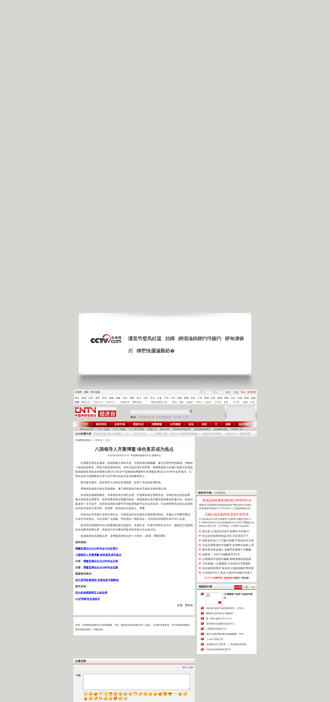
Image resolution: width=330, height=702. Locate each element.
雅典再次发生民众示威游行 (219, 613)
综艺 (104, 398)
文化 (145, 398)
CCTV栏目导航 (136, 429)
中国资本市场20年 (182, 429)
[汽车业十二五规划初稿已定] (236, 508)
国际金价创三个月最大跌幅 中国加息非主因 (228, 540)
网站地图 (95, 392)
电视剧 (189, 402)
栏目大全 (98, 402)
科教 (132, 398)
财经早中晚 (205, 492)
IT (216, 424)
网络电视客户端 (159, 402)
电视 (77, 402)
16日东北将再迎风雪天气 (218, 649)
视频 (86, 392)
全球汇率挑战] (243, 522)
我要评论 (156, 455)
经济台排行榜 (87, 429)
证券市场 (119, 424)
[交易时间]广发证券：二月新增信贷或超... (227, 644)
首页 (77, 398)
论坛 (233, 398)
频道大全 (85, 402)
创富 (228, 424)
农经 (204, 424)
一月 (252, 587)
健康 (186, 398)
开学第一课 (237, 429)
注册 (236, 392)
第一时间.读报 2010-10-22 (218, 618)
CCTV (236, 402)
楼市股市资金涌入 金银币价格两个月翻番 (226, 549)
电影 (181, 402)
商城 (206, 398)
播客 (226, 402)
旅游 (179, 398)
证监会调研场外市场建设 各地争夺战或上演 (228, 545)
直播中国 (125, 402)
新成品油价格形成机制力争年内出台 (226, 500)
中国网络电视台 (83, 440)
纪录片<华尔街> (241, 578)
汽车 (173, 398)
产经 (166, 398)
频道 (245, 402)
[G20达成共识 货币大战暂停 (213, 519)
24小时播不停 (83, 433)
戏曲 (118, 398)
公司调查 (175, 424)
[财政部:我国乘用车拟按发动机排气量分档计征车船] (225, 505)
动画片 (208, 402)
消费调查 (156, 424)
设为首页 (251, 392)
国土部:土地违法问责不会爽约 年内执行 (225, 531)
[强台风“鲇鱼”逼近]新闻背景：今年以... (225, 608)
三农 (199, 398)
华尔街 (178, 417)
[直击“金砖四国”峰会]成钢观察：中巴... (225, 634)
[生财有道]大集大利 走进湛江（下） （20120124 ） (113, 433)
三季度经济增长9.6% (216, 629)
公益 (159, 398)
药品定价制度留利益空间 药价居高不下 (225, 536)
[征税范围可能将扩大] (210, 508)
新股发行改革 (146, 417)
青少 (139, 398)
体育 (97, 398)
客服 (243, 392)
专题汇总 (152, 429)
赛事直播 (136, 402)
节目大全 (110, 402)
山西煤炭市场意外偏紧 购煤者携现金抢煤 (226, 559)
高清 (174, 402)
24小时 (238, 587)
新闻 (84, 398)
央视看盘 (220, 492)
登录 (228, 392)
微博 (220, 398)
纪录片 (199, 402)
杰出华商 (244, 424)
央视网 (78, 392)
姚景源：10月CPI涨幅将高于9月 (221, 554)
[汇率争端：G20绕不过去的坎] (233, 526)
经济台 (98, 440)
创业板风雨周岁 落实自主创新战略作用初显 (228, 568)
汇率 (185, 417)
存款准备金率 (164, 417)
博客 (226, 398)
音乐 (125, 398)
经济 (90, 398)
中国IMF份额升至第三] (239, 519)
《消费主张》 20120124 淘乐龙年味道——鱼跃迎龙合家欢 (182, 433)
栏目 (252, 402)
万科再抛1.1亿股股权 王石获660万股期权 (226, 563)
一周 (245, 587)
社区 (213, 398)
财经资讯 (101, 424)
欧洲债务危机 (221, 429)
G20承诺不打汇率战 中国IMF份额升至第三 (227, 572)
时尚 (193, 398)
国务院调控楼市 (202, 429)
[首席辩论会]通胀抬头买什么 (220, 623)
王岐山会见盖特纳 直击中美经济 (227, 514)
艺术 (152, 398)
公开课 (217, 402)
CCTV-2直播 (103, 429)
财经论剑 (164, 429)
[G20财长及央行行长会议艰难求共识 (217, 522)
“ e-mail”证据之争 (214, 639)
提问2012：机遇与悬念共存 (237, 433)
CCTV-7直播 (119, 429)
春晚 (111, 398)
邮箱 (246, 398)
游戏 (253, 398)
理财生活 (138, 424)
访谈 (240, 398)
